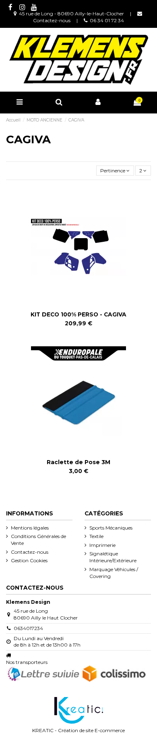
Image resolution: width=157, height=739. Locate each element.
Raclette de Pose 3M (78, 462)
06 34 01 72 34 (107, 20)
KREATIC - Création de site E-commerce (78, 730)
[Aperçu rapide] (83, 305)
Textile (96, 536)
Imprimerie (102, 545)
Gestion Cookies (29, 560)
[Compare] (73, 305)
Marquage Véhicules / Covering (113, 572)
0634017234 (28, 628)
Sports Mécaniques (110, 528)
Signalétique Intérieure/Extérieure (112, 557)
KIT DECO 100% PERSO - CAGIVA (78, 314)
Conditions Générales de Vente (38, 539)
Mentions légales (30, 528)
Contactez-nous (51, 20)
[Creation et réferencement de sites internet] (78, 710)
